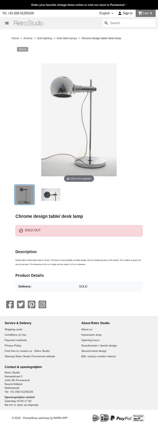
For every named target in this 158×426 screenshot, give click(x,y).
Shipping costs (13, 329)
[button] (125, 13)
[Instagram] (42, 304)
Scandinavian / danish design (99, 345)
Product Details (29, 275)
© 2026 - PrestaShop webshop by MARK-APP (39, 417)
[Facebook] (10, 304)
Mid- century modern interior (98, 356)
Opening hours (90, 340)
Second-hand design (94, 350)
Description (26, 252)
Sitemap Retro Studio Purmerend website (30, 356)
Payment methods (16, 340)
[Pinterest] (31, 304)
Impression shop (91, 334)
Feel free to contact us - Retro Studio (27, 350)
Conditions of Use (15, 334)
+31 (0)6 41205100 (21, 13)
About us (86, 329)
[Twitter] (21, 304)
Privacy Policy (13, 345)
